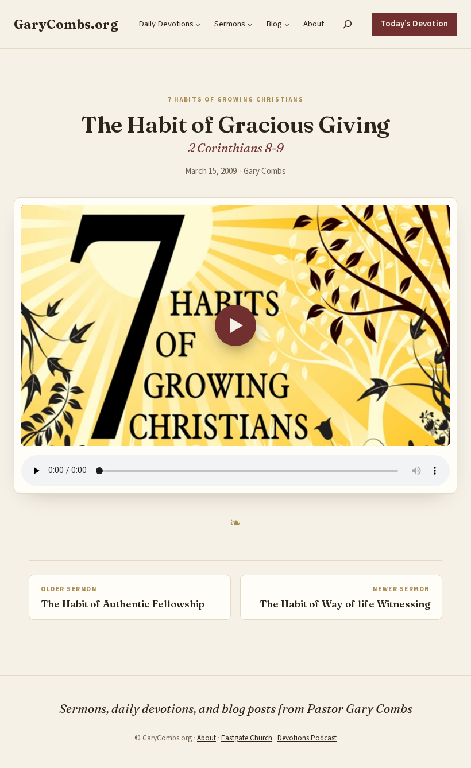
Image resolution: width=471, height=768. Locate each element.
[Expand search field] (348, 24)
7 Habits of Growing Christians (236, 99)
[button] (235, 325)
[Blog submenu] (286, 24)
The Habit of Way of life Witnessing (345, 604)
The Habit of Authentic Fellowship (122, 604)
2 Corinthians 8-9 (236, 147)
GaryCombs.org (66, 24)
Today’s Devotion (414, 24)
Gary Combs (265, 171)
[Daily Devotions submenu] (197, 24)
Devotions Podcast (307, 738)
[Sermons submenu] (250, 24)
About (206, 738)
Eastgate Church (246, 738)
